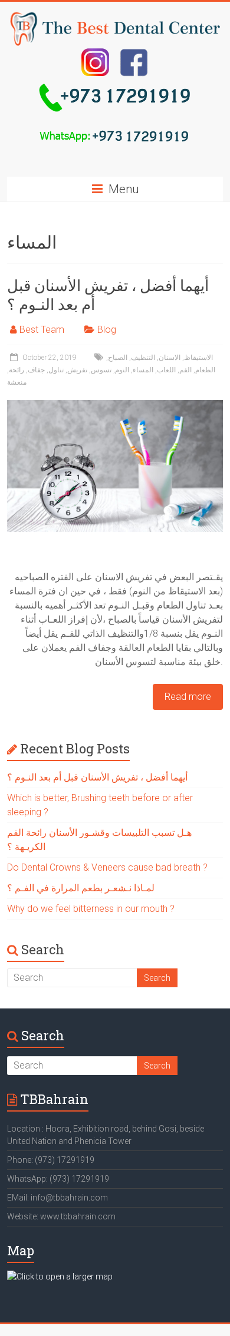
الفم (185, 370)
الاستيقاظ (198, 357)
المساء (143, 370)
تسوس (101, 370)
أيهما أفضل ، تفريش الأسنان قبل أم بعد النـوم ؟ (108, 294)
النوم (122, 370)
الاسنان (169, 357)
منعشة (17, 382)
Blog (106, 329)
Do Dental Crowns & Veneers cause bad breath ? (107, 867)
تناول (56, 370)
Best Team (41, 329)
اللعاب (166, 370)
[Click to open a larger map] (60, 1276)
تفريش (77, 370)
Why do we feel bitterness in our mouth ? (91, 908)
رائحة (16, 370)
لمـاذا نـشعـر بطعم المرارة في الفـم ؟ (81, 888)
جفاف (36, 370)
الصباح (117, 357)
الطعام (205, 370)
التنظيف (143, 357)
